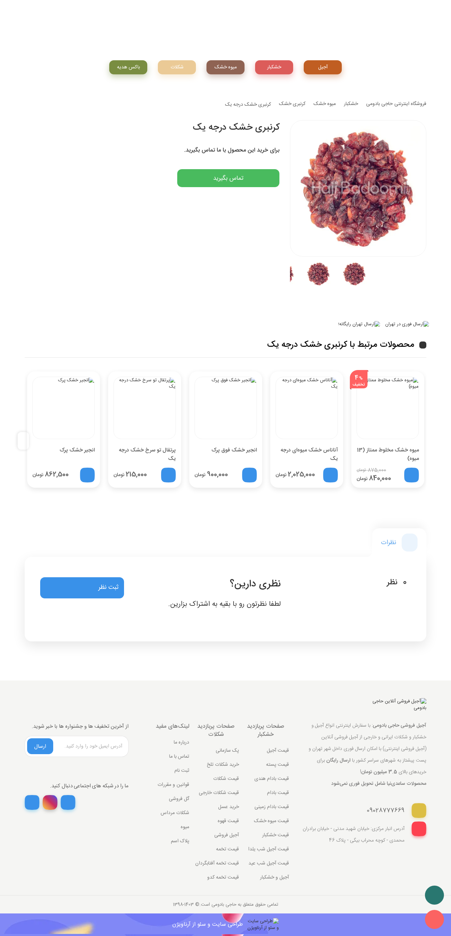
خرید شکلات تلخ (223, 764)
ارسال (40, 746)
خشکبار (274, 67)
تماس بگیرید (228, 178)
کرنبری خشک (292, 104)
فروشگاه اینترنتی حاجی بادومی (396, 104)
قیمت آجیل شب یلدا (268, 849)
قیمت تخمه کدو (223, 877)
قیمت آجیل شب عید (268, 863)
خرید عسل (228, 807)
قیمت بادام (278, 793)
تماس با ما (179, 756)
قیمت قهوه (228, 821)
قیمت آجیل (278, 750)
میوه (185, 827)
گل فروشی (179, 799)
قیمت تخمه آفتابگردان (217, 863)
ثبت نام (181, 770)
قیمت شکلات (226, 779)
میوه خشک (325, 104)
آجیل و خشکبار (274, 877)
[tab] (399, 542)
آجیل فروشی (226, 835)
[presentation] (26, 441)
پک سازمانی (227, 750)
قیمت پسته (277, 764)
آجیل (323, 67)
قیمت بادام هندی (271, 779)
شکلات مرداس (175, 813)
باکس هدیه (128, 67)
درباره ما (181, 742)
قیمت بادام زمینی (271, 807)
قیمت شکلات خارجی (219, 793)
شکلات (177, 67)
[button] (82, 587)
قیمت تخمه (227, 849)
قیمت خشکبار (275, 835)
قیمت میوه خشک (271, 821)
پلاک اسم (180, 841)
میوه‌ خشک (226, 67)
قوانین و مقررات (173, 785)
